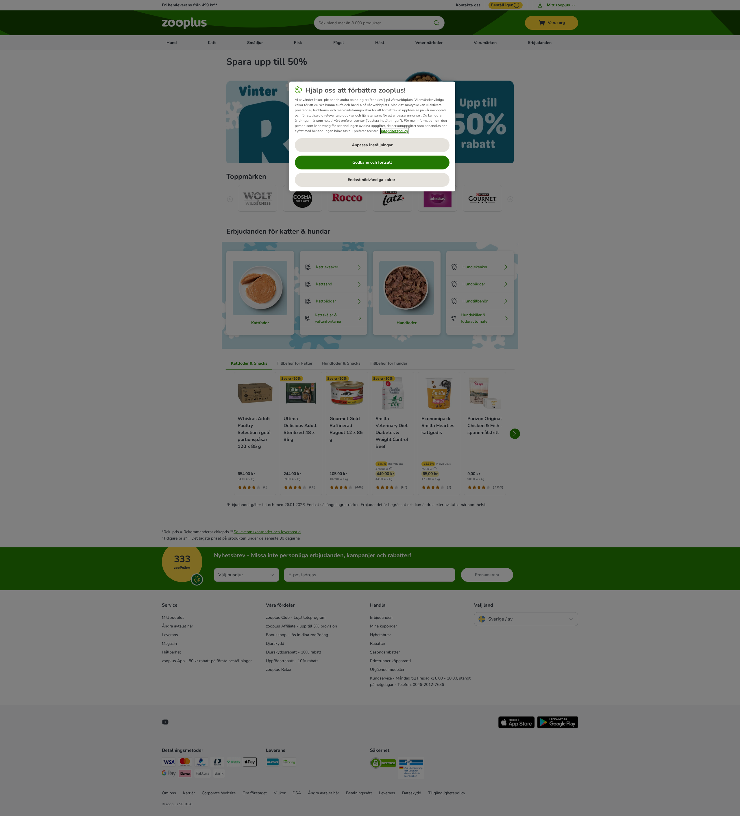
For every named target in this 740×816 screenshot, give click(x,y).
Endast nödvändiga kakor (372, 179)
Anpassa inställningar (372, 145)
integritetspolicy (394, 131)
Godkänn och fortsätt (372, 162)
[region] (372, 136)
